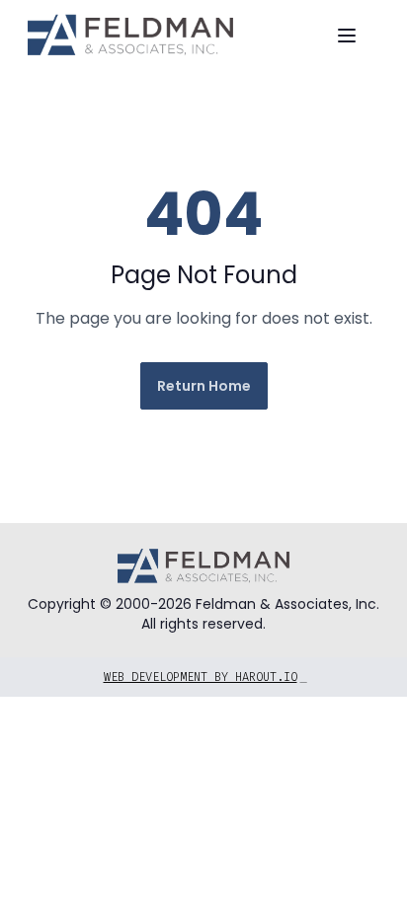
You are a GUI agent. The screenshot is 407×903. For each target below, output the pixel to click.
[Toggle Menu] (346, 35)
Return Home (204, 386)
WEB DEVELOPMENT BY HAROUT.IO (205, 677)
